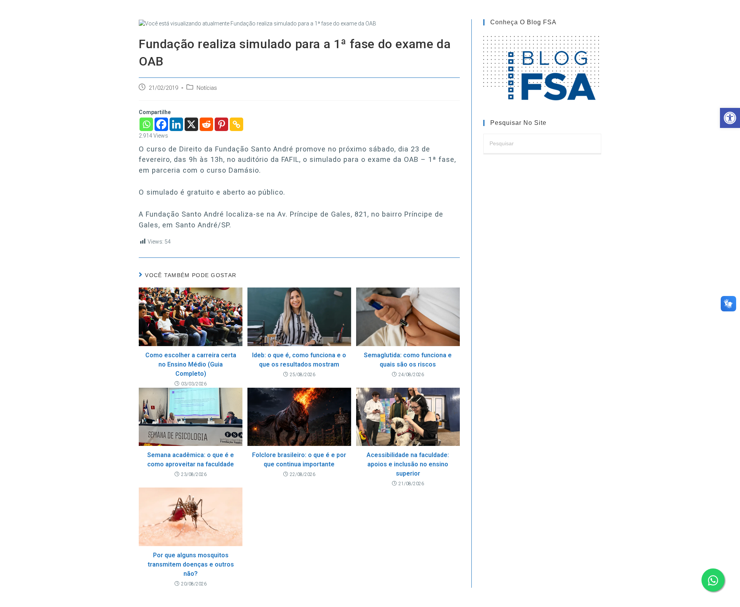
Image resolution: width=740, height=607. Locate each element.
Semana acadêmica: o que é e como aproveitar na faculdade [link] (190, 459)
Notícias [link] (207, 88)
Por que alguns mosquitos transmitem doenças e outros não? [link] (191, 564)
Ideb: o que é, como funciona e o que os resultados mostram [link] (299, 359)
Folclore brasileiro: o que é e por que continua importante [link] (299, 459)
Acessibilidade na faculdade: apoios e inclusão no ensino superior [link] (408, 464)
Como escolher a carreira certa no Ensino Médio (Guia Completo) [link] (190, 364)
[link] (730, 118)
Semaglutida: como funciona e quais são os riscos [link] (408, 359)
